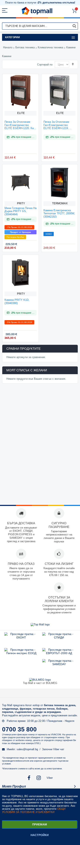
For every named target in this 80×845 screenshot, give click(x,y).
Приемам (39, 824)
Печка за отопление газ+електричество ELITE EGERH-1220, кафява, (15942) (19, 124)
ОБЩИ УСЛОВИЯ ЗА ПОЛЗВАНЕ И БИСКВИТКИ (33, 810)
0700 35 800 (19, 729)
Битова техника (25, 47)
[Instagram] (39, 777)
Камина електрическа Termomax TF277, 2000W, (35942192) (59, 213)
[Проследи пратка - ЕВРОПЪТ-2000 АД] (59, 653)
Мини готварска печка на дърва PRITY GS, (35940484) (21, 211)
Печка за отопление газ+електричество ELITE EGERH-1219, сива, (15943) (56, 124)
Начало (7, 47)
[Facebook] (29, 777)
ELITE (21, 113)
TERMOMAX (60, 203)
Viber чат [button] (58, 749)
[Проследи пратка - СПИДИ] (59, 637)
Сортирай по (45, 64)
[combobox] (40, 26)
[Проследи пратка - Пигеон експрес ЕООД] (21, 653)
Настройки (40, 835)
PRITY (21, 203)
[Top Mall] (37, 10)
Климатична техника (50, 47)
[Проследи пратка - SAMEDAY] (59, 664)
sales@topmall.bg (27, 749)
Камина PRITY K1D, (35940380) (17, 301)
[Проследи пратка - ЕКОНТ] (21, 637)
